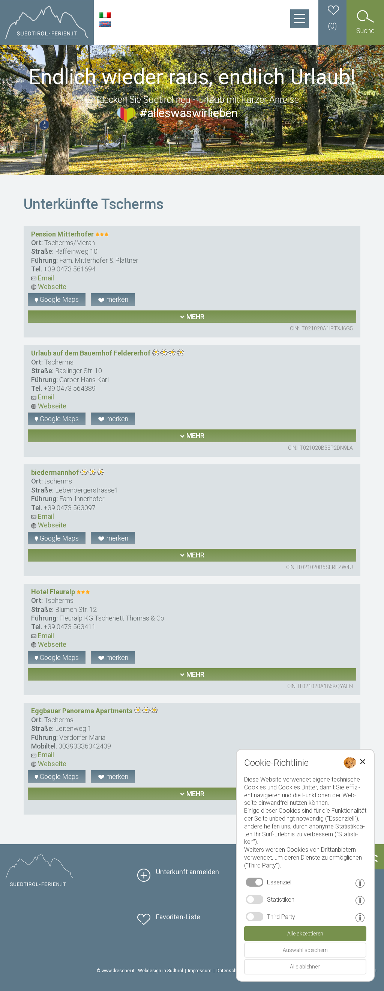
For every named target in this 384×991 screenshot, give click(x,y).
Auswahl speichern (305, 950)
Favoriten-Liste (178, 917)
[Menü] (299, 18)
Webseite (51, 287)
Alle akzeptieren (305, 934)
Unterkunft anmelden (187, 872)
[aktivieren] (254, 899)
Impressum (200, 970)
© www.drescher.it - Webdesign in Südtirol (140, 970)
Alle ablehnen (305, 967)
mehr (194, 317)
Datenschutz (229, 970)
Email (45, 278)
